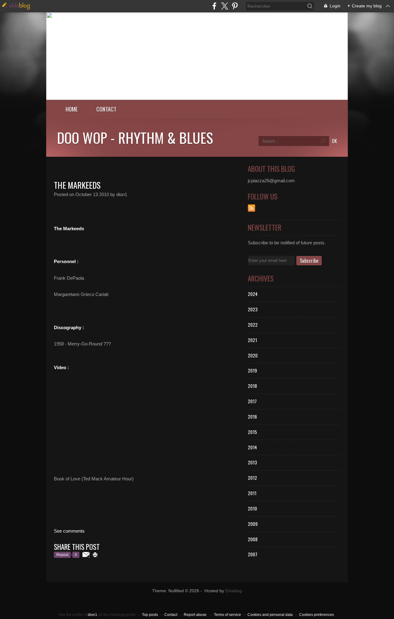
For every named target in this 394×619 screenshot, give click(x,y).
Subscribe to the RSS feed (251, 208)
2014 (252, 447)
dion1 (92, 615)
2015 (252, 431)
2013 (252, 462)
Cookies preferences (316, 615)
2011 (252, 493)
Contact (106, 109)
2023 (253, 309)
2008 (253, 539)
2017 (252, 401)
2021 (252, 340)
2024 (253, 293)
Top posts (150, 615)
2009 (253, 523)
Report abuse (195, 615)
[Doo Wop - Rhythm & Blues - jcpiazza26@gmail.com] (197, 98)
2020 (253, 355)
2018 (252, 385)
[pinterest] (235, 6)
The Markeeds (77, 185)
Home (72, 109)
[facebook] (214, 6)
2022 (253, 324)
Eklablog (233, 591)
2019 (252, 370)
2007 (252, 554)
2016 (252, 416)
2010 (252, 508)
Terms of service (227, 615)
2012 (252, 477)
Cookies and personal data (270, 615)
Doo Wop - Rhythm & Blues (135, 137)
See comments (69, 531)
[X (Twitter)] (224, 6)
